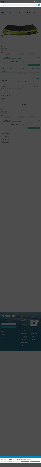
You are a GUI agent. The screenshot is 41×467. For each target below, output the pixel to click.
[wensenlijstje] (37, 2)
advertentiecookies (27, 459)
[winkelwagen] (39, 2)
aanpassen (10, 461)
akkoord (30, 461)
